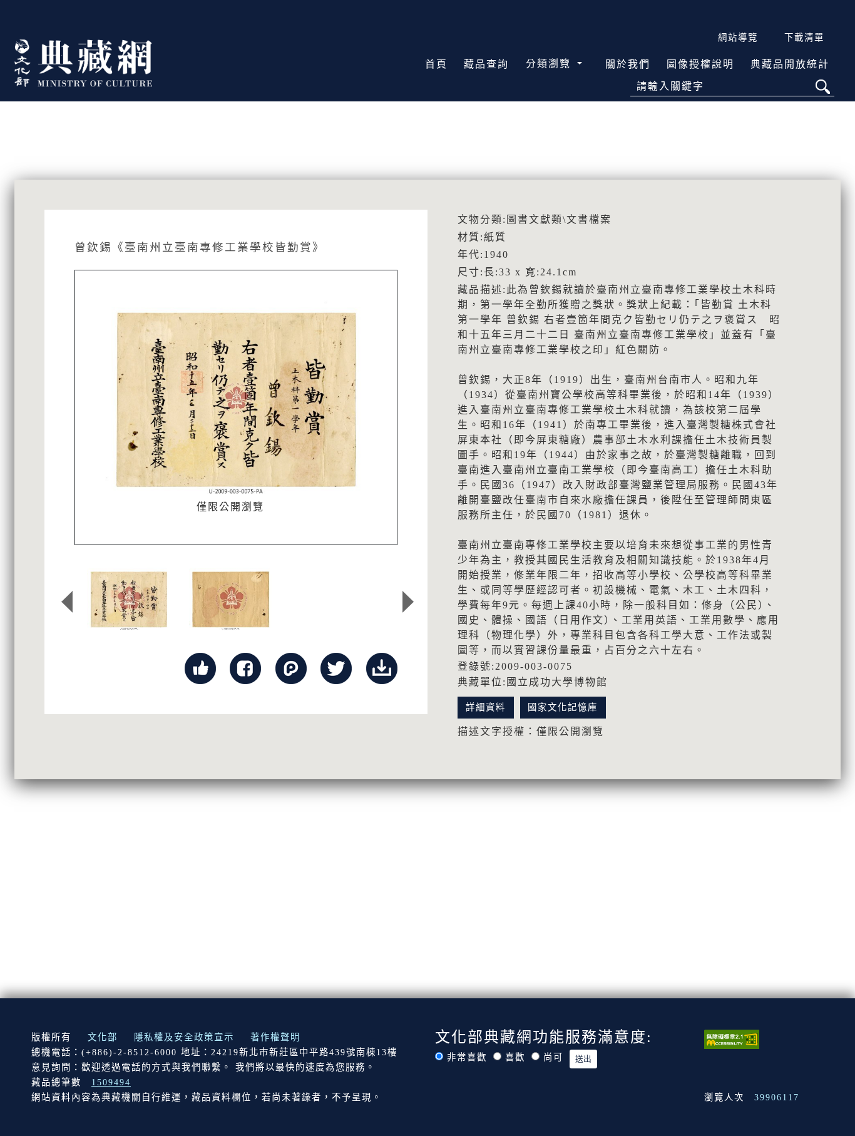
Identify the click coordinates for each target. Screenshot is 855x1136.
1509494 (111, 1082)
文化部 (103, 1037)
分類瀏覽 (550, 63)
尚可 (553, 1057)
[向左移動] (67, 602)
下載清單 (804, 38)
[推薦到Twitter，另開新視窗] (336, 667)
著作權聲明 (275, 1037)
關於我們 (627, 64)
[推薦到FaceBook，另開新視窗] (245, 667)
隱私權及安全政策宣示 (184, 1037)
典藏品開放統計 (789, 64)
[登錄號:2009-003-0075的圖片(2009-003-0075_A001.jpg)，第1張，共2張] (128, 599)
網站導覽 (738, 38)
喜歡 (515, 1057)
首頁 (436, 64)
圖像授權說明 (700, 64)
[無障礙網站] (731, 1038)
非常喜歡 (467, 1057)
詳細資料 (486, 707)
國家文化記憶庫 (563, 707)
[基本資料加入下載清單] (381, 667)
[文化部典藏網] (83, 62)
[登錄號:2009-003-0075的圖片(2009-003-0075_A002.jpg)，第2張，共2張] (230, 599)
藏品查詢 (486, 64)
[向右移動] (408, 602)
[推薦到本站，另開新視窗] (200, 667)
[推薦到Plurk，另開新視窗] (291, 667)
